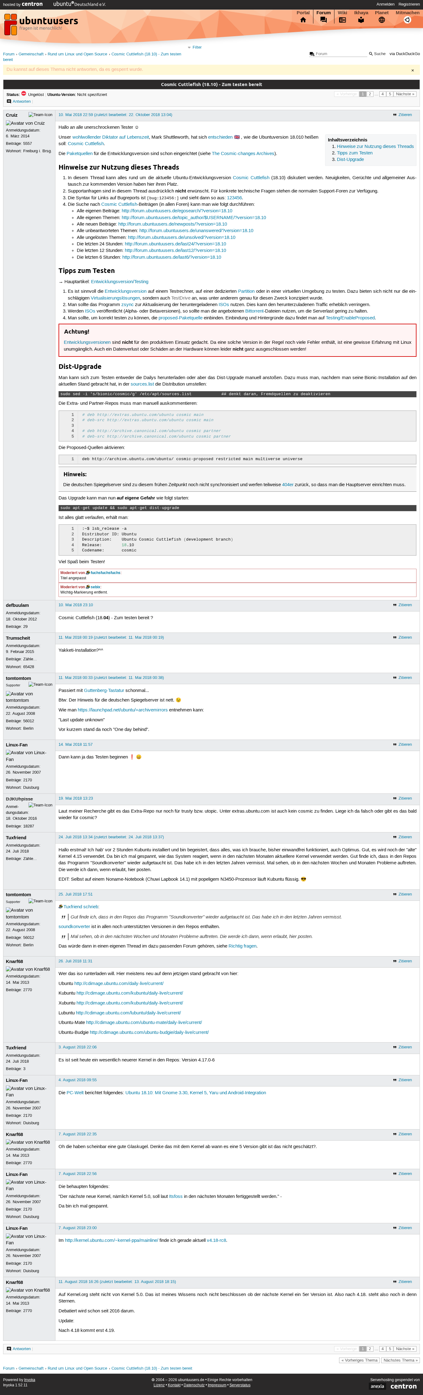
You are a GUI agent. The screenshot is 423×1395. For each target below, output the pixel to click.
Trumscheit (18, 638)
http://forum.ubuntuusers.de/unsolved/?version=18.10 (181, 237)
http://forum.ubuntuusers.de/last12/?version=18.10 (175, 250)
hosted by (12, 4)
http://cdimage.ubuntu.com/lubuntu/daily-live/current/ (128, 1013)
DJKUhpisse (19, 799)
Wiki (342, 13)
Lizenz (159, 1385)
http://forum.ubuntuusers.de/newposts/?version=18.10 (172, 224)
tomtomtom (18, 678)
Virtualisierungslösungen (115, 298)
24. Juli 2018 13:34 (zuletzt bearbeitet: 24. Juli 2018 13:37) (111, 837)
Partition (246, 291)
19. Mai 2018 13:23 (76, 798)
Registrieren (409, 4)
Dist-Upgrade (350, 159)
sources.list (142, 384)
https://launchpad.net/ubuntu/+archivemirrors (123, 710)
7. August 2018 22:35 (78, 1134)
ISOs (224, 305)
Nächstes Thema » (401, 1360)
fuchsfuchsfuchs (105, 572)
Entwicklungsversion (125, 291)
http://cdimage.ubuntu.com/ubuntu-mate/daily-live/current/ (144, 1023)
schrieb (90, 907)
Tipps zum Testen (355, 153)
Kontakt (174, 1385)
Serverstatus (240, 1385)
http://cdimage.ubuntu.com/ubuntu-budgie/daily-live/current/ (149, 1032)
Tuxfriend (16, 838)
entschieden (220, 137)
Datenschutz (194, 1385)
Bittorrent (254, 311)
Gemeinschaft (31, 54)
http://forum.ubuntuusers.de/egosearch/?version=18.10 (177, 211)
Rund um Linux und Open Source (77, 54)
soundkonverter (74, 927)
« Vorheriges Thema (359, 1360)
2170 (27, 780)
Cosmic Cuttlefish (86, 144)
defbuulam (17, 605)
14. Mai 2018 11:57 (76, 744)
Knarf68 (14, 961)
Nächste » (405, 94)
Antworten (22, 101)
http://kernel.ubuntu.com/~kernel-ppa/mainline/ (111, 1240)
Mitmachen (408, 13)
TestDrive (180, 298)
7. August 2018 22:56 (78, 1173)
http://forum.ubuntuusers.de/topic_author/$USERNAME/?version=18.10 (194, 218)
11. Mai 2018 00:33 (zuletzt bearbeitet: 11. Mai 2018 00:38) (111, 677)
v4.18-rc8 (216, 1240)
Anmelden (386, 4)
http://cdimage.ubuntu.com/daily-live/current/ (119, 984)
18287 (28, 826)
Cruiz (12, 115)
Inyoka (29, 1380)
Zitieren (405, 114)
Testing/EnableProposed (350, 318)
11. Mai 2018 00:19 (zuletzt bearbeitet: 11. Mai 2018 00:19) (111, 637)
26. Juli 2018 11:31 (75, 961)
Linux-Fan (17, 745)
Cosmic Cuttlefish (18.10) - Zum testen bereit (151, 1368)
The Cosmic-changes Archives (243, 154)
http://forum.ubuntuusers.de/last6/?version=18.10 (171, 257)
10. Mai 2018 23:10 (76, 604)
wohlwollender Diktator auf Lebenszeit (110, 137)
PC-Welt (75, 1093)
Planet (382, 13)
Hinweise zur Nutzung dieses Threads (375, 146)
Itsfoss (176, 1196)
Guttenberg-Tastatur (104, 690)
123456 (234, 198)
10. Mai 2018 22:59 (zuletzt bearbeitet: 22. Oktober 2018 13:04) (115, 114)
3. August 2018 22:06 (78, 1047)
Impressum (217, 1385)
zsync (127, 305)
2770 (27, 989)
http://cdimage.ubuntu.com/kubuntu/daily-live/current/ (129, 993)
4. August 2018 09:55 (78, 1080)
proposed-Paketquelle (181, 318)
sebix (95, 587)
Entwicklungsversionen (87, 342)
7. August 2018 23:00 (78, 1227)
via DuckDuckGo (405, 54)
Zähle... (30, 659)
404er (288, 485)
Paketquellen (80, 154)
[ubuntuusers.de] (42, 26)
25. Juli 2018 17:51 (76, 894)
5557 (27, 143)
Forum (323, 13)
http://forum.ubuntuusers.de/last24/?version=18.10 (175, 244)
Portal (303, 13)
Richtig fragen (242, 946)
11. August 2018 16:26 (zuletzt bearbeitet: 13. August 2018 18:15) (117, 1281)
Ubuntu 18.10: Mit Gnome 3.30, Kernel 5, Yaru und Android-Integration (195, 1093)
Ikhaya (361, 13)
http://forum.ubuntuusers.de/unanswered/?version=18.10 (196, 231)
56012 (28, 721)
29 (25, 626)
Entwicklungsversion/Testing (119, 282)
